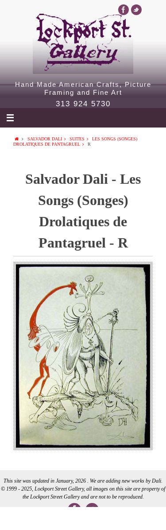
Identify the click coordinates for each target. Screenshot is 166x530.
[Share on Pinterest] (116, 518)
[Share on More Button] (149, 518)
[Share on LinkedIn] (83, 518)
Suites (77, 138)
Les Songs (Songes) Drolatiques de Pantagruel (75, 141)
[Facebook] (123, 9)
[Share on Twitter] (49, 518)
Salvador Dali (44, 138)
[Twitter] (136, 9)
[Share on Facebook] (16, 518)
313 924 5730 (83, 104)
